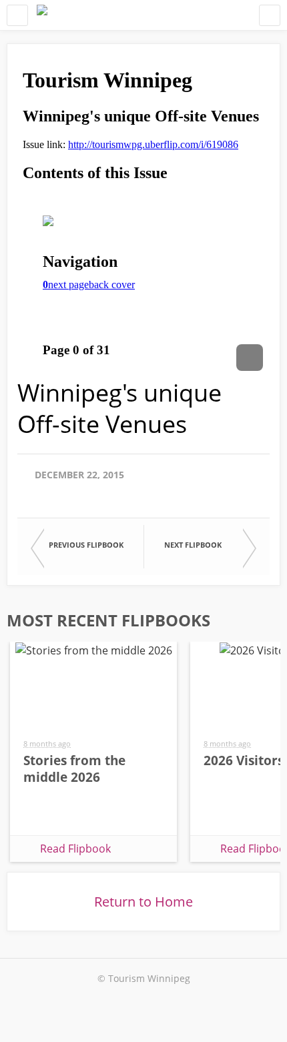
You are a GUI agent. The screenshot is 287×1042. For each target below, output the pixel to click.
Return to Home (143, 902)
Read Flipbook (75, 848)
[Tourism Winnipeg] (42, 15)
